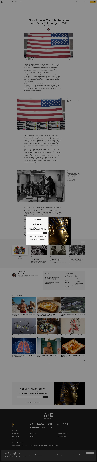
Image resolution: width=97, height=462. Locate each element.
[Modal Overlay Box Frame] (48, 231)
